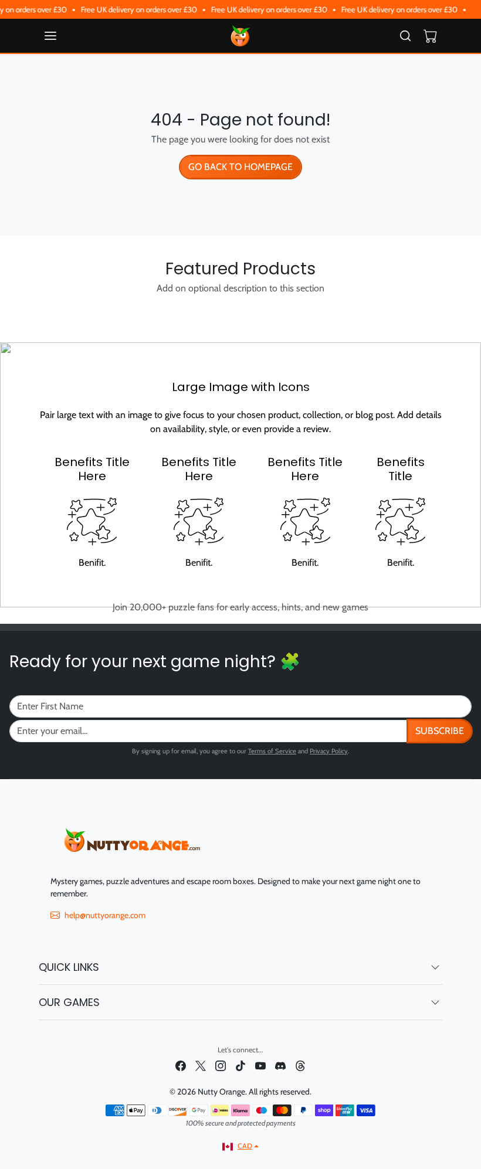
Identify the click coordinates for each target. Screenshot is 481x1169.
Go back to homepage (240, 166)
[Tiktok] (240, 1065)
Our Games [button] (69, 1002)
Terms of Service (272, 751)
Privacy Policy (329, 751)
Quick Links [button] (69, 967)
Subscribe (439, 730)
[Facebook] (181, 1065)
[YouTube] (260, 1065)
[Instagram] (221, 1065)
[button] (62, 35)
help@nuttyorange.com (105, 915)
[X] (201, 1065)
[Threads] (300, 1065)
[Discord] (280, 1065)
